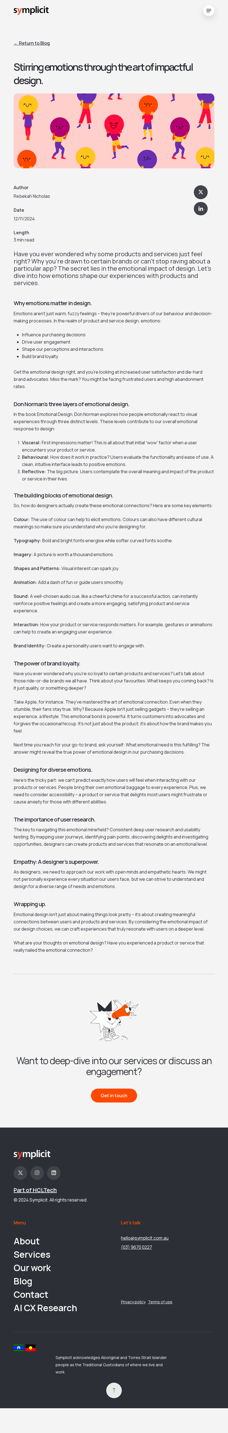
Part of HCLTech (35, 1190)
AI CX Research (45, 1308)
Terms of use (160, 1301)
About (27, 1241)
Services (32, 1254)
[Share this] (201, 192)
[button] (208, 10)
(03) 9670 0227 (136, 1247)
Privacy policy (133, 1301)
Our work (32, 1268)
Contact (31, 1294)
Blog (23, 1281)
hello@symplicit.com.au (144, 1238)
